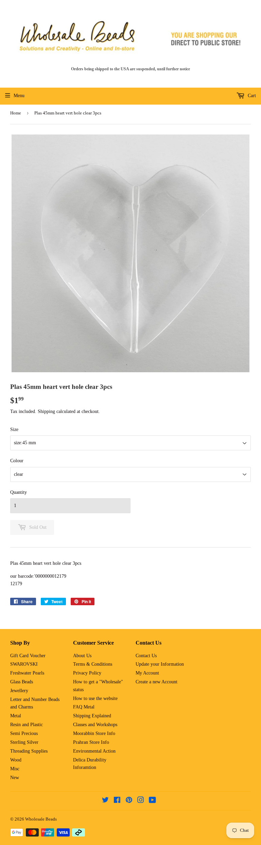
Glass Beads (21, 681)
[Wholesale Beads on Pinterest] (129, 801)
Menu (19, 95)
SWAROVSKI (24, 664)
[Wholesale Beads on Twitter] (105, 801)
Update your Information (160, 664)
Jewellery (19, 690)
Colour (16, 460)
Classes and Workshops (95, 724)
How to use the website (95, 698)
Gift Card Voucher (28, 655)
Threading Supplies (29, 751)
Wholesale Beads (41, 819)
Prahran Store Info (91, 742)
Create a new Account (156, 681)
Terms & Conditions (92, 664)
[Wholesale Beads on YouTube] (152, 801)
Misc (14, 768)
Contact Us (146, 655)
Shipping (46, 411)
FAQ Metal (83, 706)
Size (14, 429)
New (14, 777)
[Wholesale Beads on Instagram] (140, 801)
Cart (251, 95)
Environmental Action (94, 751)
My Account (147, 673)
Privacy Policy (87, 673)
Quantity (18, 492)
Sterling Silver (24, 742)
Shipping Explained (92, 715)
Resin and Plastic (26, 724)
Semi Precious (24, 733)
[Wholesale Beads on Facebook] (117, 801)
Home (15, 112)
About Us (82, 655)
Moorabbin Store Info (94, 733)
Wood (15, 759)
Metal (15, 715)
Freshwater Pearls (27, 673)
